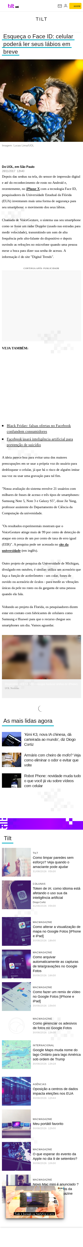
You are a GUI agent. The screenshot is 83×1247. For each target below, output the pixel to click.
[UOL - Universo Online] (17, 7)
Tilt (41, 19)
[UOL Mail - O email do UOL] (60, 6)
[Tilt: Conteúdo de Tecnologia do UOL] (11, 6)
